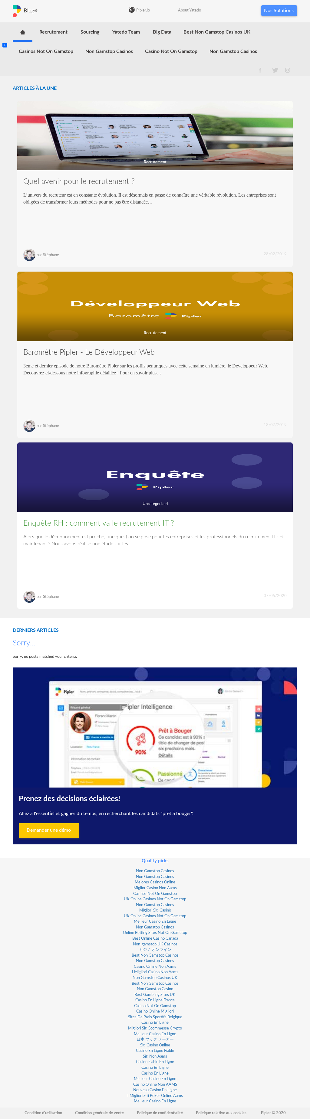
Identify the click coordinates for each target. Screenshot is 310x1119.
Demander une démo (49, 830)
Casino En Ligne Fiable (155, 1051)
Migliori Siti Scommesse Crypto (155, 1028)
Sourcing (90, 32)
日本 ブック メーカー (155, 1040)
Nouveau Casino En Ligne (155, 1090)
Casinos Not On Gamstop (46, 51)
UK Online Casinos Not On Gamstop (155, 899)
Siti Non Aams (155, 1057)
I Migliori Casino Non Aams (155, 972)
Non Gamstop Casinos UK (155, 978)
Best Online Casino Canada (155, 939)
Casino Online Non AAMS (155, 1085)
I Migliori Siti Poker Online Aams (155, 1096)
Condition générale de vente (99, 1113)
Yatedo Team (126, 32)
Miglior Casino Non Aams (155, 888)
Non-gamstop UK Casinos (155, 944)
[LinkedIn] (4, 32)
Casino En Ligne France (155, 1000)
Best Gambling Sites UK (155, 995)
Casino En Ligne (155, 1023)
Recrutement (53, 32)
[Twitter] (4, 35)
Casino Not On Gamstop (171, 51)
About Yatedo (189, 10)
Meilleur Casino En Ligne (155, 922)
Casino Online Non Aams (155, 967)
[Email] (4, 37)
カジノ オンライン (155, 950)
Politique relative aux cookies (221, 1113)
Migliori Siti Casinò (155, 910)
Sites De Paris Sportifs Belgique (155, 1017)
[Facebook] (4, 40)
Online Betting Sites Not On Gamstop (155, 933)
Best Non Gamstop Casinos (155, 956)
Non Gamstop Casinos (109, 51)
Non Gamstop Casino (155, 989)
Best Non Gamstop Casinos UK (216, 32)
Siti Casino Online (155, 1045)
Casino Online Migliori (155, 1011)
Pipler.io (143, 10)
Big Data (162, 32)
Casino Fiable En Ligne (155, 1062)
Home (22, 32)
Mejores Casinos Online (155, 882)
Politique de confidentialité (160, 1113)
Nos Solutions (279, 10)
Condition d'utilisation (43, 1113)
